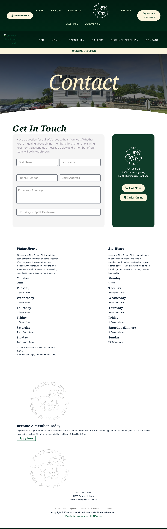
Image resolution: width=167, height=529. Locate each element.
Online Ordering (150, 15)
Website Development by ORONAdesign (83, 516)
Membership (21, 15)
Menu (55, 10)
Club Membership (123, 40)
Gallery (72, 24)
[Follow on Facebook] (83, 503)
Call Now (135, 188)
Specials (74, 10)
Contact (91, 24)
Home (40, 10)
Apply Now (26, 438)
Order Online (135, 197)
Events (126, 10)
